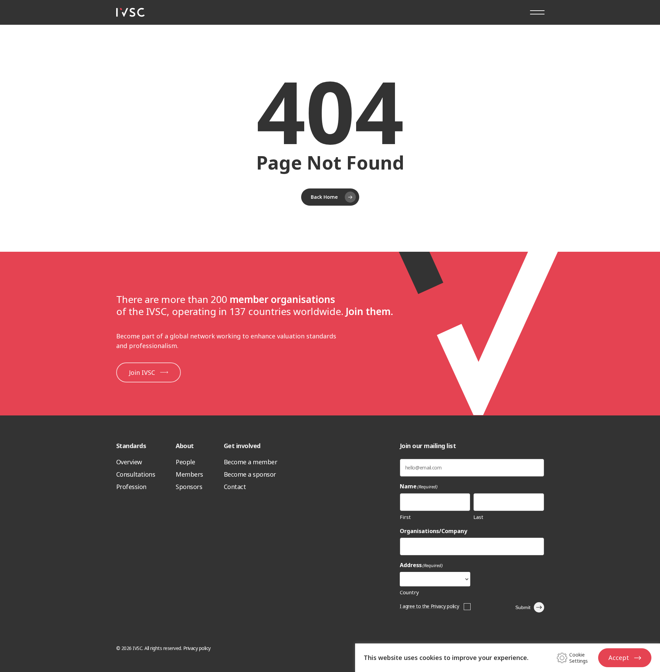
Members (189, 474)
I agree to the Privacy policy (429, 606)
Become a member (250, 462)
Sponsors (189, 487)
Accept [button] (618, 657)
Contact (235, 487)
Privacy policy (197, 648)
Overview (129, 462)
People (185, 462)
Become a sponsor (250, 474)
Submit (522, 607)
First (405, 516)
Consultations (135, 474)
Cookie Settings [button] (578, 658)
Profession (131, 487)
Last (478, 516)
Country (409, 592)
